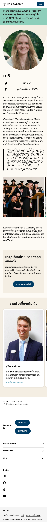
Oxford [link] (6, 401)
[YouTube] (23, 496)
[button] (43, 16)
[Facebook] (23, 482)
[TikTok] (23, 489)
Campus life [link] (17, 401)
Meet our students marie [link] (17, 404)
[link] (13, 4)
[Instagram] (23, 476)
